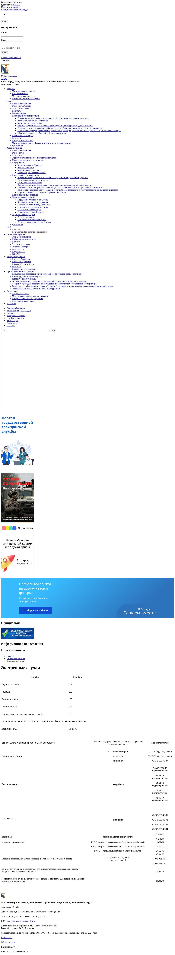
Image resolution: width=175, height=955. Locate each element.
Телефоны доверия (21, 247)
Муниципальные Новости (30, 165)
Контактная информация (29, 209)
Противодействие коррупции (26, 116)
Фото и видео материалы (23, 301)
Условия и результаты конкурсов (33, 207)
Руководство (18, 153)
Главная (10, 656)
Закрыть (5, 60)
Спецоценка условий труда (30, 212)
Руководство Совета (21, 106)
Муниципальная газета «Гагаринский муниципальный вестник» (42, 143)
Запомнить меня (12, 48)
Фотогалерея (18, 249)
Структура (17, 155)
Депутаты (16, 111)
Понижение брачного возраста (32, 219)
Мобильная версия (9, 76)
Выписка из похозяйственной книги (35, 222)
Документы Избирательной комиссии (29, 232)
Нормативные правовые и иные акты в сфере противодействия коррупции (53, 118)
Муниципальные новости (24, 91)
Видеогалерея (18, 251)
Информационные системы (25, 195)
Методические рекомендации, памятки (30, 296)
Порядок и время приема (23, 269)
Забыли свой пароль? (11, 57)
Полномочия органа (21, 103)
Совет (9, 101)
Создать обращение (21, 259)
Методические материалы (30, 123)
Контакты (11, 303)
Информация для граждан (24, 239)
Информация (18, 163)
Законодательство (20, 293)
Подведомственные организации (27, 160)
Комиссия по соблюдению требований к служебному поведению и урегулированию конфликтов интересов (68, 190)
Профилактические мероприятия (27, 298)
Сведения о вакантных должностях (34, 205)
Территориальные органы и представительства (34, 158)
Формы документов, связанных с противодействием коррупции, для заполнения (55, 125)
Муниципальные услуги (23, 214)
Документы (17, 145)
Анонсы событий (20, 93)
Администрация (14, 148)
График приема (19, 113)
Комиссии (16, 138)
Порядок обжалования (22, 140)
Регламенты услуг (26, 217)
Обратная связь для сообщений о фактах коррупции (42, 133)
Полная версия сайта (11, 7)
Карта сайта (6, 937)
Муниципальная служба (23, 197)
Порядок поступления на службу (33, 200)
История (16, 242)
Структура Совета (20, 108)
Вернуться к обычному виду (14, 10)
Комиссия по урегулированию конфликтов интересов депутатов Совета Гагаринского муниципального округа (69, 130)
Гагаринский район (16, 234)
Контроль (16, 266)
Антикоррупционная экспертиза (33, 121)
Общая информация (21, 237)
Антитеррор (12, 291)
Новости (11, 88)
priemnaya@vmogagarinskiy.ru (21, 921)
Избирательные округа (22, 135)
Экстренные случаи (21, 244)
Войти (4, 22)
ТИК (9, 227)
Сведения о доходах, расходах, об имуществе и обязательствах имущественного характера (60, 128)
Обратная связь (8, 942)
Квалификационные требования (33, 202)
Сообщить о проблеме (35, 610)
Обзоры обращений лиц (23, 264)
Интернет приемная (16, 256)
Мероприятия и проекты (23, 96)
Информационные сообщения (26, 98)
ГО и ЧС (16, 254)
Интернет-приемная (21, 261)
